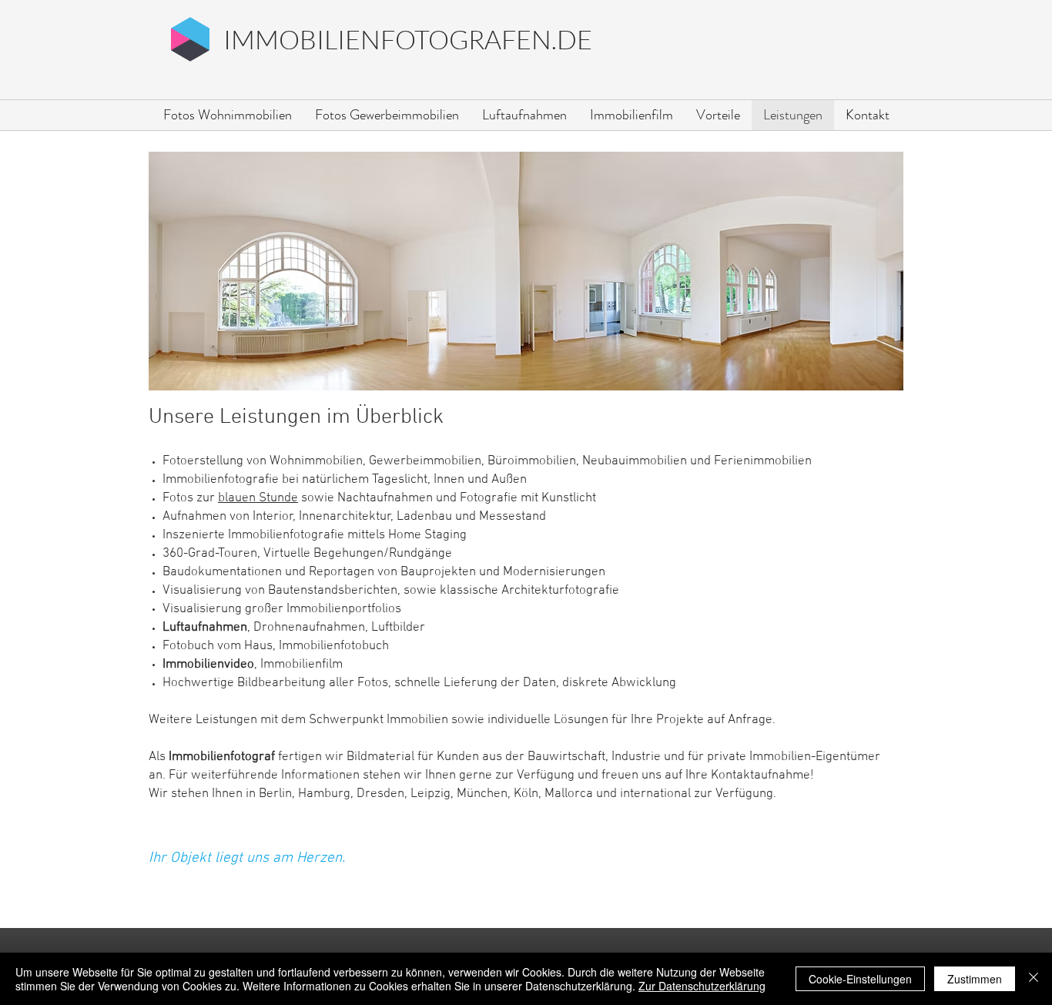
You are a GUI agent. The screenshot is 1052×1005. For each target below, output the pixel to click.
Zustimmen (974, 979)
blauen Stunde (258, 498)
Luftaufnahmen (204, 627)
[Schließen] (1033, 979)
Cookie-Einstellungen (860, 979)
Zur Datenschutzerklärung (702, 985)
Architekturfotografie (560, 590)
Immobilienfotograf (222, 757)
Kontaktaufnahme (760, 775)
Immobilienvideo (208, 664)
